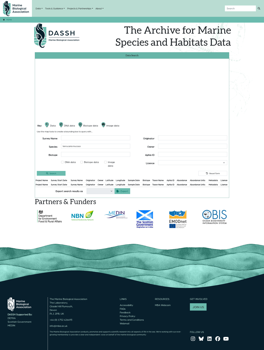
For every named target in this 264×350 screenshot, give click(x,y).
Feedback (125, 312)
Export (124, 191)
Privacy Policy (127, 316)
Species (53, 146)
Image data (111, 163)
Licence (150, 163)
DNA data (70, 162)
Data (38, 8)
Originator (148, 138)
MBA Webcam (163, 305)
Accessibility (126, 305)
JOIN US (198, 307)
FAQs (123, 308)
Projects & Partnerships (79, 8)
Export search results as (69, 191)
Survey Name (49, 138)
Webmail (124, 323)
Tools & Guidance (54, 8)
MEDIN (11, 325)
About (98, 8)
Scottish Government (19, 321)
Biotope (53, 154)
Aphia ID (149, 154)
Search (53, 173)
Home (9, 19)
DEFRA (12, 318)
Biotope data (91, 162)
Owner (150, 146)
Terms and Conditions (132, 319)
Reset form (214, 173)
